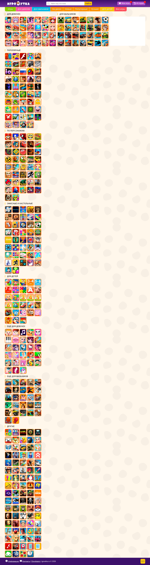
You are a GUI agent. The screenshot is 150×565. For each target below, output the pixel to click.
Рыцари (75, 27)
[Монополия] (8, 270)
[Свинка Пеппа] (37, 312)
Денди (23, 64)
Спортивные (83, 42)
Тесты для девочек (37, 27)
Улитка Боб (15, 159)
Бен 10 (8, 144)
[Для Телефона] (30, 546)
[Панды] (15, 320)
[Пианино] (8, 340)
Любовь (52, 42)
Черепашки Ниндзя (37, 136)
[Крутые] (15, 554)
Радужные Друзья (15, 190)
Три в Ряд (8, 64)
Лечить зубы (8, 42)
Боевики (30, 117)
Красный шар (23, 152)
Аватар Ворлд (30, 182)
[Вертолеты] (30, 538)
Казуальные (30, 102)
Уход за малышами (45, 20)
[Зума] (37, 232)
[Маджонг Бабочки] (30, 247)
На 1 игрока (37, 79)
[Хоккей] (37, 390)
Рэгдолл (23, 117)
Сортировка (37, 117)
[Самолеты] (15, 447)
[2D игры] (23, 470)
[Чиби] (23, 362)
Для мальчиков (41, 9)
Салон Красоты (23, 42)
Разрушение (23, 109)
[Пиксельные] (30, 470)
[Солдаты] (8, 412)
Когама (30, 94)
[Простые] (8, 554)
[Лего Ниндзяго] (23, 390)
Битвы (15, 117)
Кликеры (15, 94)
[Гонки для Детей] (23, 305)
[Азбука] (30, 290)
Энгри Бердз (8, 182)
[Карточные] (23, 255)
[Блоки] (23, 232)
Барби (52, 27)
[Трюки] (23, 485)
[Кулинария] (37, 340)
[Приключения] (8, 470)
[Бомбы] (30, 440)
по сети (30, 79)
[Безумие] (15, 523)
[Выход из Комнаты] (15, 240)
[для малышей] (8, 297)
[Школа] (37, 362)
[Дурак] (30, 224)
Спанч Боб (30, 136)
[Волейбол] (30, 523)
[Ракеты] (37, 470)
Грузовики (105, 35)
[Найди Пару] (23, 554)
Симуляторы (8, 102)
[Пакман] (23, 440)
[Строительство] (23, 455)
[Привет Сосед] (30, 508)
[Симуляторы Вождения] (8, 382)
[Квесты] (30, 432)
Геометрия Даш (15, 152)
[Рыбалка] (15, 382)
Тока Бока (23, 190)
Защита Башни (30, 86)
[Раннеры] (37, 485)
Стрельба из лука (105, 42)
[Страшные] (37, 432)
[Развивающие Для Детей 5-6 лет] (37, 282)
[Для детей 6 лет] (8, 305)
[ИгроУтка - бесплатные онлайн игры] (18, 3)
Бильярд (23, 124)
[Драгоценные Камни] (30, 240)
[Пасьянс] (37, 224)
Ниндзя (90, 27)
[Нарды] (8, 224)
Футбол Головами (15, 182)
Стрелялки (75, 20)
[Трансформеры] (15, 397)
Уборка (45, 42)
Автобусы (75, 35)
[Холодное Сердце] (23, 347)
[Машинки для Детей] (15, 305)
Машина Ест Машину (15, 174)
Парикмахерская (52, 20)
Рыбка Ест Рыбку (37, 152)
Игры (10, 9)
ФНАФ (8, 86)
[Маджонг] (30, 209)
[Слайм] (37, 355)
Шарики (30, 56)
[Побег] (15, 262)
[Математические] (15, 297)
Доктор (37, 42)
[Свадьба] (23, 355)
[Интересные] (15, 440)
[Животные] (37, 290)
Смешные (23, 102)
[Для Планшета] (37, 546)
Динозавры (68, 35)
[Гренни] (23, 500)
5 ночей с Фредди (30, 152)
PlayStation (37, 64)
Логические (15, 86)
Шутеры (8, 79)
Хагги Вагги (37, 190)
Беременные (37, 35)
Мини (15, 79)
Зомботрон (8, 152)
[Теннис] (37, 523)
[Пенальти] (30, 397)
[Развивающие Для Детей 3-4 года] (30, 282)
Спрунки (15, 197)
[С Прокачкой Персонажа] (37, 455)
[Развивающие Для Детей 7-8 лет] (8, 290)
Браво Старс (8, 159)
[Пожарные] (23, 462)
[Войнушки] (30, 390)
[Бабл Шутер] (23, 240)
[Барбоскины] (30, 312)
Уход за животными (23, 35)
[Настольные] (8, 209)
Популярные (81, 9)
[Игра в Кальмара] (37, 538)
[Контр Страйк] (30, 382)
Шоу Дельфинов (30, 167)
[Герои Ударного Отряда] (15, 508)
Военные (68, 42)
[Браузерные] (15, 209)
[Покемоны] (37, 508)
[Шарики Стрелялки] (23, 209)
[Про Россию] (8, 440)
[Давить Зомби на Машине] (37, 397)
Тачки (23, 144)
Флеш (23, 56)
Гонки (68, 20)
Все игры (120, 9)
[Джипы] (30, 412)
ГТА (97, 20)
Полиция (83, 35)
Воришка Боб (30, 159)
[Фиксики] (15, 312)
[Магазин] (30, 362)
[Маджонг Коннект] (8, 232)
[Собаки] (15, 538)
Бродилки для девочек (15, 42)
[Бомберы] (30, 516)
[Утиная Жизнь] (37, 516)
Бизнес (8, 109)
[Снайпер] (37, 382)
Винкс (37, 20)
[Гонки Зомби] (30, 493)
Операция (30, 27)
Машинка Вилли (37, 144)
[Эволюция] (8, 462)
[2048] (8, 240)
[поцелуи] (15, 340)
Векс (30, 174)
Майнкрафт (60, 20)
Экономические (15, 124)
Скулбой (8, 190)
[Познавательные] (23, 282)
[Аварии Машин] (15, 405)
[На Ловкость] (15, 485)
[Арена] (30, 485)
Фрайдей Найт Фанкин (30, 190)
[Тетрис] (37, 217)
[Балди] (8, 523)
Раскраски (15, 102)
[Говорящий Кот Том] (23, 508)
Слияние (15, 109)
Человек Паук (23, 136)
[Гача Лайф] (15, 362)
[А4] (37, 500)
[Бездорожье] (15, 412)
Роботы (75, 42)
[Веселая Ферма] (37, 240)
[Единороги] (23, 370)
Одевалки (8, 20)
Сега (30, 64)
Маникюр (30, 35)
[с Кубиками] (8, 255)
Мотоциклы (68, 27)
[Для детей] (8, 282)
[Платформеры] (37, 478)
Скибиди (8, 197)
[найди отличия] (23, 224)
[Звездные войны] (8, 405)
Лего (60, 27)
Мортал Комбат (30, 144)
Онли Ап (37, 182)
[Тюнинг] (15, 462)
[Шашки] (8, 217)
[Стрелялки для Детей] (30, 305)
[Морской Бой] (8, 262)
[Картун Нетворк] (15, 500)
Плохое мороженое (8, 174)
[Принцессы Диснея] (23, 340)
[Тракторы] (8, 397)
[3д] (8, 447)
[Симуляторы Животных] (37, 531)
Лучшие (95, 9)
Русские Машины (60, 42)
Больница (52, 35)
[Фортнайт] (37, 405)
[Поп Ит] (23, 320)
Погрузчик (23, 174)
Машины (15, 64)
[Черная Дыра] (8, 493)
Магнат (8, 124)
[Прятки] (8, 478)
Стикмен (60, 35)
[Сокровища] (15, 270)
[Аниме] (15, 470)
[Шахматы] (37, 209)
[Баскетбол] (8, 420)
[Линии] (15, 255)
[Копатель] (8, 485)
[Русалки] (15, 355)
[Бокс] (15, 420)
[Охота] (23, 405)
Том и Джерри (15, 144)
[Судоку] (23, 247)
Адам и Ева (23, 167)
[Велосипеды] (8, 531)
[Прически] (30, 355)
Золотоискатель (15, 167)
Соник (15, 136)
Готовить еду (23, 20)
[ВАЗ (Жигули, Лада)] (23, 447)
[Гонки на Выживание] (23, 493)
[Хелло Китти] (30, 347)
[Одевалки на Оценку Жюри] (37, 347)
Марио (8, 136)
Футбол (105, 20)
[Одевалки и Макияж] (8, 370)
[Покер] (15, 232)
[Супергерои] (15, 546)
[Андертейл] (30, 500)
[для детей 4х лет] (30, 297)
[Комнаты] (8, 355)
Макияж (8, 27)
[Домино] (30, 217)
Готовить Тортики (15, 35)
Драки (105, 27)
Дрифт (97, 35)
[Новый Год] (30, 478)
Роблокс (37, 71)
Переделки (45, 35)
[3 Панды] (23, 516)
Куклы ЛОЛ (30, 42)
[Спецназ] (30, 462)
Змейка (23, 86)
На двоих (56, 9)
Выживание (23, 94)
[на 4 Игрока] (15, 432)
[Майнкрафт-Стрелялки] (23, 382)
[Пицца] (8, 347)
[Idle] (15, 493)
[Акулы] (23, 538)
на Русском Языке (23, 71)
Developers (36, 561)
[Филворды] (8, 247)
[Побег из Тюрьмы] (15, 390)
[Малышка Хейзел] (8, 332)
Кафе (23, 27)
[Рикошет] (30, 455)
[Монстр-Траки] (8, 390)
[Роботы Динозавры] (37, 412)
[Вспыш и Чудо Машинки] (8, 312)
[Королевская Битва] (23, 478)
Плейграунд (30, 109)
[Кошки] (30, 332)
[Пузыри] (37, 255)
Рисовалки (30, 124)
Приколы (37, 109)
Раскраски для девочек (45, 27)
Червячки (37, 159)
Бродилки (8, 94)
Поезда (97, 27)
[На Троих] (8, 432)
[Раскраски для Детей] (15, 290)
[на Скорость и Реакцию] (15, 478)
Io (8, 71)
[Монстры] (23, 546)
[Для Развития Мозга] (30, 262)
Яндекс (15, 56)
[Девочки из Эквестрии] (15, 347)
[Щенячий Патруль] (37, 305)
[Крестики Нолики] (23, 262)
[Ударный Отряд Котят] (8, 508)
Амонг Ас (30, 71)
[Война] (30, 447)
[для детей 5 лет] (37, 297)
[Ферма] (37, 440)
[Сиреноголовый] (15, 516)
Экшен (8, 117)
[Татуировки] (8, 362)
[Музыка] (23, 332)
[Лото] (37, 262)
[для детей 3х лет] (23, 297)
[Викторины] (30, 255)
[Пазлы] (23, 290)
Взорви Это (37, 167)
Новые (68, 9)
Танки (83, 20)
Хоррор (37, 86)
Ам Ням (23, 159)
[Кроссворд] (15, 247)
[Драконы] (8, 538)
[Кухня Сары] (15, 332)
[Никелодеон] (37, 493)
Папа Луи (37, 56)
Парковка (90, 42)
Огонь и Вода (8, 56)
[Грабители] (23, 412)
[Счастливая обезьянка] (30, 232)
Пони (30, 20)
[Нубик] (23, 397)
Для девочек (24, 9)
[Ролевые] (15, 455)
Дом (15, 27)
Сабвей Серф (15, 71)
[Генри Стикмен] (30, 554)
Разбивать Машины (90, 35)
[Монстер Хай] (30, 340)
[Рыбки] (30, 531)
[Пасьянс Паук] (37, 247)
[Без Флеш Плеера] (8, 546)
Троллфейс (8, 167)
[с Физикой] (8, 455)
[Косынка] (15, 224)
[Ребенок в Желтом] (8, 516)
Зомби (90, 20)
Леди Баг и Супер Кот (8, 35)
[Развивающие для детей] (15, 282)
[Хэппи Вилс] (23, 523)
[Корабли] (37, 462)
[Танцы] (15, 370)
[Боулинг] (15, 531)
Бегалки (37, 94)
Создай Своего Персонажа (15, 20)
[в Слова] (23, 217)
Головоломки (23, 79)
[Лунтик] (23, 312)
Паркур (97, 42)
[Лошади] (23, 531)
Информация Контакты (19, 561)
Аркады (37, 102)
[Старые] (23, 432)
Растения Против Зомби (37, 174)
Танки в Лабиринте (23, 182)
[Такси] (30, 405)
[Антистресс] (37, 447)
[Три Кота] (8, 320)
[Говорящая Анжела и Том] (37, 332)
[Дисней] (8, 500)
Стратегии (83, 27)
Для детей (107, 9)
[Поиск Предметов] (15, 217)
